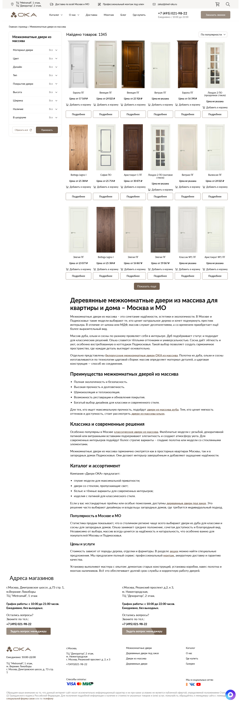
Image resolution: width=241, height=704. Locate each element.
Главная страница (18, 26)
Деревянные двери (136, 663)
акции (174, 551)
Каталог (54, 14)
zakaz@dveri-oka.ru (167, 4)
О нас (72, 14)
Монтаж (109, 14)
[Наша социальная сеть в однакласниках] (187, 684)
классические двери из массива (136, 432)
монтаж (168, 555)
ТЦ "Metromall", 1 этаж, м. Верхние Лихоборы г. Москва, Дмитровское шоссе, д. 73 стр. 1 (30, 668)
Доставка (91, 14)
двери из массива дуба (163, 409)
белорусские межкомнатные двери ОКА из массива (141, 355)
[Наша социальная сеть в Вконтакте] (192, 684)
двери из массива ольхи (147, 413)
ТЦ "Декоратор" (28, 5)
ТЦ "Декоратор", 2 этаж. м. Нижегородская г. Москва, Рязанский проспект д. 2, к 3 (88, 656)
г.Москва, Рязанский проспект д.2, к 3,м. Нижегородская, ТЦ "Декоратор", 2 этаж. (148, 591)
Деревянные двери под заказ (142, 653)
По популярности (211, 34)
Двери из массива (136, 658)
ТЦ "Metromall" (28, 2)
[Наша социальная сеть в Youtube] (198, 684)
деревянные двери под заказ (186, 503)
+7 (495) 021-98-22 (172, 13)
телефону (48, 698)
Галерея (190, 663)
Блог (123, 14)
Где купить (139, 14)
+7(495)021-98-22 (76, 664)
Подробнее (78, 114)
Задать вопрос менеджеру (28, 631)
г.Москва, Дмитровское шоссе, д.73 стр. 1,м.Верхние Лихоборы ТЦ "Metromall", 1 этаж (35, 591)
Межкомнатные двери (139, 647)
